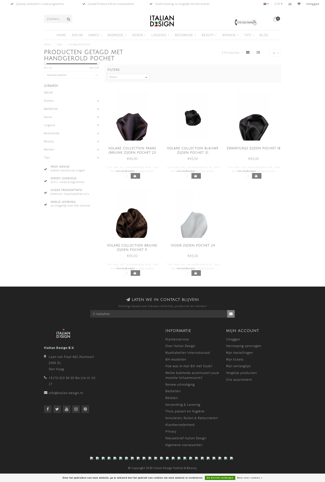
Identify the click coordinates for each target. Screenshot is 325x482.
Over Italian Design (180, 346)
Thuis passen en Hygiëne (184, 411)
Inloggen (312, 4)
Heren (137, 35)
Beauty (208, 35)
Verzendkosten (125, 171)
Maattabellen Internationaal (187, 352)
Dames (93, 35)
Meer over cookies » (249, 478)
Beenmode (184, 35)
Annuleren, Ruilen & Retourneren (191, 418)
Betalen (171, 398)
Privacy (170, 431)
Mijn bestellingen (239, 352)
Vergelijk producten (241, 373)
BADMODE (115, 35)
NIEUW (77, 35)
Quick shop (134, 147)
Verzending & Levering (182, 404)
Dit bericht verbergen (220, 478)
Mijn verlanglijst (238, 366)
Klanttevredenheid (180, 425)
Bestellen (173, 391)
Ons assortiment (239, 379)
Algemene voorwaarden (183, 445)
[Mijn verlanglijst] (299, 4)
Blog (264, 35)
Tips (247, 35)
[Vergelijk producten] (290, 4)
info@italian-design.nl (66, 393)
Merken (229, 35)
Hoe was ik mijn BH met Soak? (189, 366)
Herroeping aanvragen (243, 346)
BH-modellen (175, 359)
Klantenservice (177, 339)
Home (61, 35)
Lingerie (158, 35)
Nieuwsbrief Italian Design (185, 438)
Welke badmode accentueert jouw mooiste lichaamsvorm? (192, 375)
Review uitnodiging (180, 384)
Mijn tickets (235, 359)
